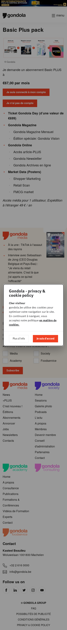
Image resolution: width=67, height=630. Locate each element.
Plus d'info (19, 338)
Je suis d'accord (45, 338)
